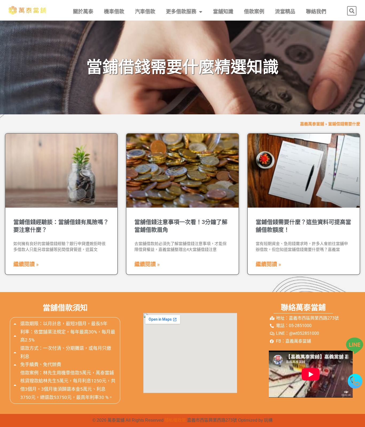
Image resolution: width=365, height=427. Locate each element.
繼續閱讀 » (26, 264)
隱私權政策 (175, 420)
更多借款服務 (181, 12)
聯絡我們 (316, 12)
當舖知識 (223, 12)
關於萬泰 (83, 12)
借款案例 (254, 12)
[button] (351, 10)
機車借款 (114, 12)
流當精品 (285, 12)
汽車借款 (145, 12)
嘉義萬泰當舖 (312, 124)
